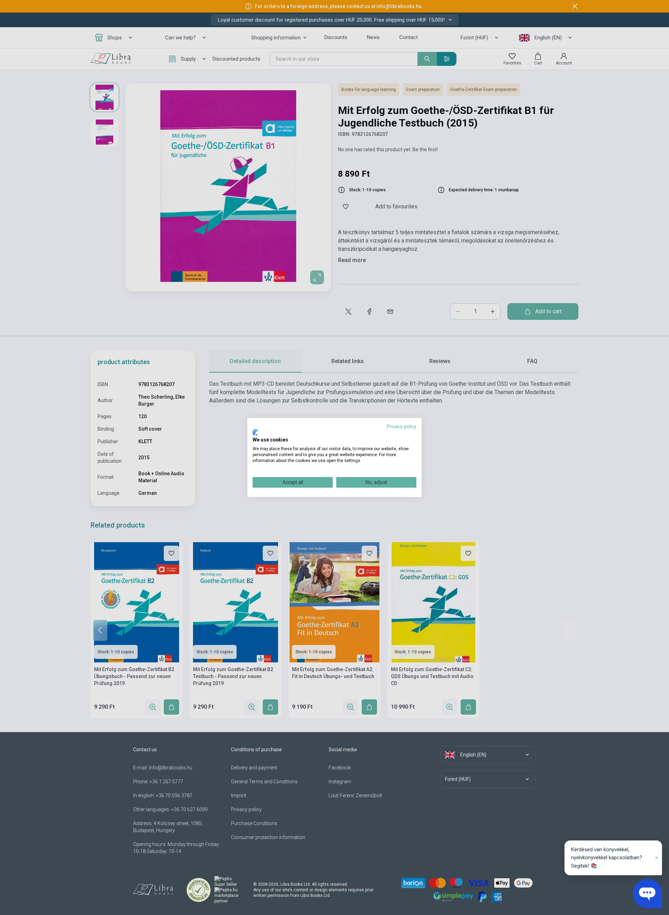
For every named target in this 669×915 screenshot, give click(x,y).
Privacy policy (401, 426)
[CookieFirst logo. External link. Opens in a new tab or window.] (255, 432)
